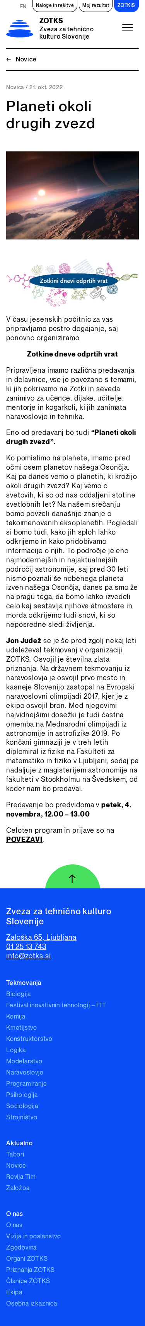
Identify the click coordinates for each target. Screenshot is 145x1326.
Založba (18, 1188)
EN (23, 6)
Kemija (16, 1017)
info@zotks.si (28, 956)
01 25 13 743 (26, 947)
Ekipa (14, 1292)
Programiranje (26, 1084)
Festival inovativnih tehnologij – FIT (56, 1005)
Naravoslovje (25, 1073)
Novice (21, 59)
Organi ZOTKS (27, 1259)
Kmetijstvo (21, 1028)
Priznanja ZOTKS (30, 1270)
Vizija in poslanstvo (33, 1236)
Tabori (15, 1154)
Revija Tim (21, 1177)
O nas (14, 1225)
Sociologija (22, 1106)
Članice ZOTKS (28, 1281)
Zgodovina (21, 1248)
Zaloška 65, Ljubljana (41, 937)
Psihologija (22, 1095)
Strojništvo (22, 1117)
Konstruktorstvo (29, 1039)
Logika (16, 1050)
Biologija (18, 994)
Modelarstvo (24, 1061)
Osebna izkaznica (31, 1304)
